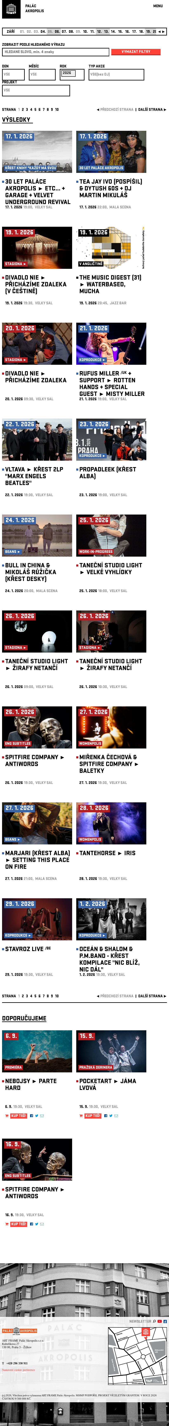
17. (134, 32)
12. (99, 32)
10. (85, 32)
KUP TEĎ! (18, 1116)
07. (64, 32)
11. (92, 32)
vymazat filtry (136, 52)
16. (127, 32)
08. (71, 32)
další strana (150, 110)
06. (57, 32)
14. (113, 32)
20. (155, 32)
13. (106, 32)
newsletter (140, 1322)
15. (120, 32)
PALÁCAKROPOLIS (34, 9)
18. (141, 32)
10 (57, 110)
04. (43, 32)
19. (148, 32)
